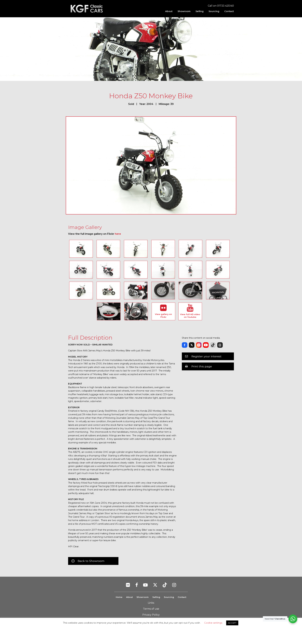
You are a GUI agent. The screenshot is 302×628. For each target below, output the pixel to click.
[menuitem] (169, 11)
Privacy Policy (151, 614)
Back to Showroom (91, 561)
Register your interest (206, 356)
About (169, 11)
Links (151, 602)
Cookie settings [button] (213, 622)
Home (119, 597)
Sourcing (214, 11)
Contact (229, 11)
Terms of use (151, 608)
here (118, 233)
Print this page (201, 366)
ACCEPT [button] (232, 623)
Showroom (184, 11)
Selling (200, 11)
